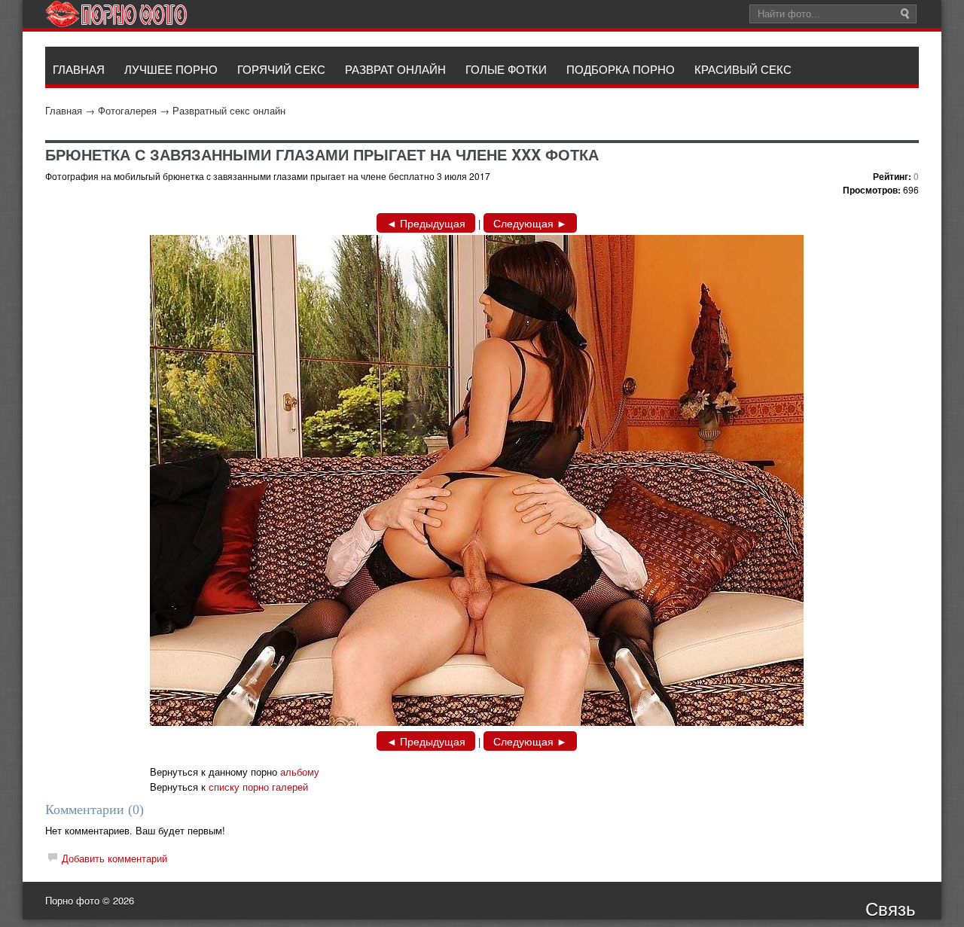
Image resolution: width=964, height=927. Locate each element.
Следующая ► (530, 222)
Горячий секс (281, 69)
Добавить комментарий (114, 858)
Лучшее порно (171, 69)
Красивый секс (743, 69)
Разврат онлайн (395, 69)
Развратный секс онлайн (228, 110)
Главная (63, 110)
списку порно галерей (258, 786)
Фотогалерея (127, 110)
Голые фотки (506, 69)
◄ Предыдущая (425, 222)
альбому (299, 771)
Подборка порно (620, 69)
